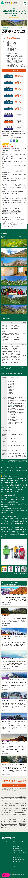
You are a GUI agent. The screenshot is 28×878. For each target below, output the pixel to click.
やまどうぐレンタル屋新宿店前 (9, 325)
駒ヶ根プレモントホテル (12, 328)
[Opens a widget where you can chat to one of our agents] (6, 875)
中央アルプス (5, 28)
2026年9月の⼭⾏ (8, 808)
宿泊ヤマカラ (7, 819)
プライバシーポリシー (17, 861)
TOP (2, 797)
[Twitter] (11, 141)
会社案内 (15, 844)
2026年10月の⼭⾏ (9, 813)
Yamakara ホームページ (9, 226)
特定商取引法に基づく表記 (18, 859)
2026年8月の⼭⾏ (8, 803)
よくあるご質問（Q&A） (18, 850)
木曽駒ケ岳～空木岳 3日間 (10, 213)
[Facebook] (14, 141)
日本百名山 (4, 27)
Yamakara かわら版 (17, 841)
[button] (25, 3)
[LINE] (17, 141)
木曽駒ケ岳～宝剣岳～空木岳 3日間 (12, 212)
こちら (14, 790)
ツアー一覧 (5, 841)
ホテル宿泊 (20, 27)
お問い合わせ (16, 846)
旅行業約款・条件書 (17, 857)
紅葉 (9, 27)
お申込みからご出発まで (18, 848)
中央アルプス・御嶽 (9, 797)
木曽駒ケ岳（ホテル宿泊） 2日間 (11, 210)
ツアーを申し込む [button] (14, 70)
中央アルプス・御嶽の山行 (10, 824)
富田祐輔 (21, 58)
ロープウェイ (13, 27)
